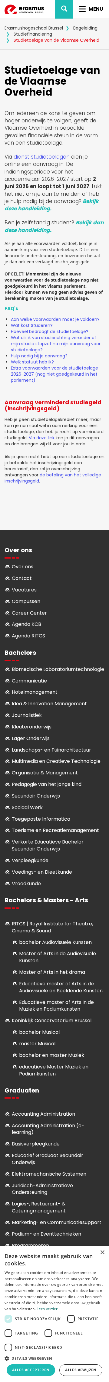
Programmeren (30, 1245)
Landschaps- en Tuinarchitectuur (51, 749)
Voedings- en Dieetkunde (42, 871)
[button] (54, 1358)
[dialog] (54, 1314)
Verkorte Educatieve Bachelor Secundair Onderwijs (48, 845)
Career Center (29, 612)
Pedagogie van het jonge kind (46, 784)
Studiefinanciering (33, 34)
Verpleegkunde (30, 860)
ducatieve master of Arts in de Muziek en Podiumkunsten (56, 1006)
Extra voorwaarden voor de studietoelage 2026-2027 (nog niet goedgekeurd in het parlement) (54, 374)
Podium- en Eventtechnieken (46, 1233)
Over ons (22, 566)
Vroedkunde (26, 883)
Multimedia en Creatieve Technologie (56, 761)
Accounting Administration (43, 1113)
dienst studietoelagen (42, 156)
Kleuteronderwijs (31, 726)
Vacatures (24, 589)
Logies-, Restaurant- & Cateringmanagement (39, 1207)
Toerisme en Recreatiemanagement (55, 830)
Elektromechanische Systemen (49, 1173)
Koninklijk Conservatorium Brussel (51, 1020)
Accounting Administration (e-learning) (48, 1129)
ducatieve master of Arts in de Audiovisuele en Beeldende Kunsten (61, 987)
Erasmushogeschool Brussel (34, 28)
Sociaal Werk (27, 807)
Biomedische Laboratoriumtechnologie (58, 669)
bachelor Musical (39, 1032)
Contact (22, 578)
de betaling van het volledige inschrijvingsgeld (53, 478)
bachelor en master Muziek (51, 1055)
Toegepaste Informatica (41, 819)
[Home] (24, 9)
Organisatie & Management (45, 772)
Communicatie (29, 680)
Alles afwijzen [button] (81, 1370)
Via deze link (41, 438)
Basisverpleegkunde (36, 1143)
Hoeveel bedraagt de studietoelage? (50, 331)
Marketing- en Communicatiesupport (56, 1222)
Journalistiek (27, 715)
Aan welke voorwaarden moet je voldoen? (56, 319)
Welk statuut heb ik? (32, 362)
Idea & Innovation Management (49, 703)
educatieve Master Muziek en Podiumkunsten (53, 1070)
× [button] (102, 1252)
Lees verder (47, 1308)
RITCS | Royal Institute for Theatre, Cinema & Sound (52, 927)
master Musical (37, 1043)
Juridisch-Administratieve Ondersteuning (42, 1189)
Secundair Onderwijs (36, 795)
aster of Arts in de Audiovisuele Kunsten (57, 957)
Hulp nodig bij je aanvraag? (40, 356)
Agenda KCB (26, 624)
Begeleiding (85, 28)
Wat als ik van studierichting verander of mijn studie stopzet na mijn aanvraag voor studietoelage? (56, 344)
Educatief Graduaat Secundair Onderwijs (47, 1159)
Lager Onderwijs (31, 738)
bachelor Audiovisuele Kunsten (55, 942)
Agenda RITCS (28, 635)
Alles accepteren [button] (30, 1370)
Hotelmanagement (35, 692)
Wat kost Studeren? (32, 325)
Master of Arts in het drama (52, 972)
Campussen (26, 601)
